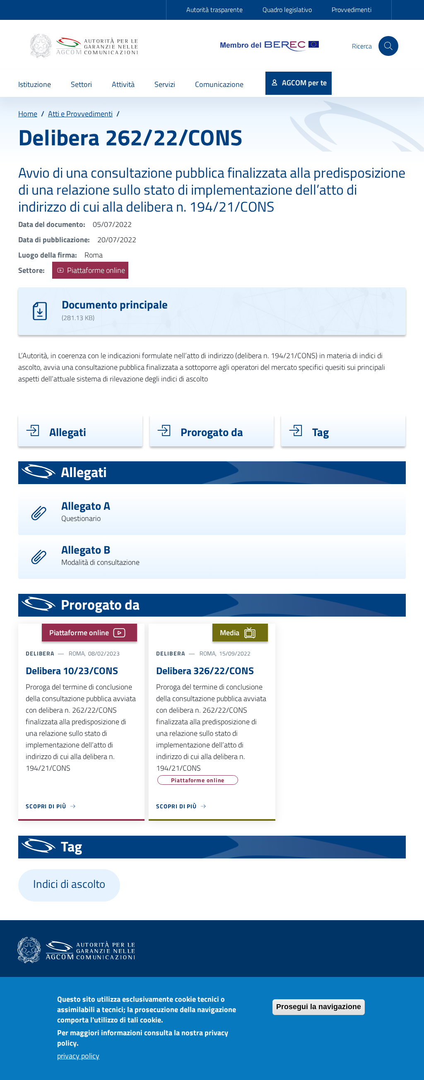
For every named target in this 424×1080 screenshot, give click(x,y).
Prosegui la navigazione (318, 1007)
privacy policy (78, 1055)
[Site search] (388, 46)
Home (27, 113)
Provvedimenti (351, 9)
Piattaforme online (95, 270)
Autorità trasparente (214, 9)
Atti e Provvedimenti (80, 113)
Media (229, 632)
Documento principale (115, 304)
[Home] (85, 46)
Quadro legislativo (287, 9)
